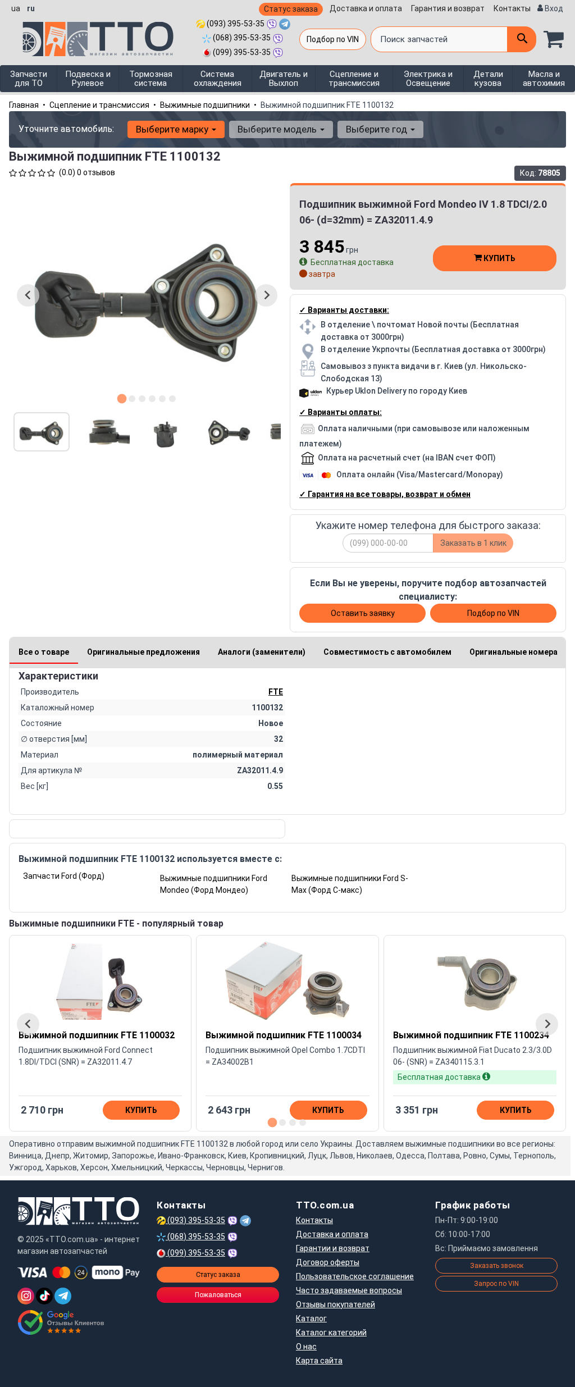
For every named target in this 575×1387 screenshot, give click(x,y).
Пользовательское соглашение (355, 1276)
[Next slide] (266, 295)
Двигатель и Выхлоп (283, 78)
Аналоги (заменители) (261, 651)
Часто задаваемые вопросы (349, 1290)
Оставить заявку (363, 613)
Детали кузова (488, 78)
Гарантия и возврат (448, 8)
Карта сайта (319, 1360)
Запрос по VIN (496, 1284)
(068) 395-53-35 (241, 37)
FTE (275, 691)
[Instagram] (25, 1296)
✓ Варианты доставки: (344, 309)
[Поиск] (521, 39)
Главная (24, 105)
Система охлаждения (217, 78)
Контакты (512, 8)
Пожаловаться (218, 1295)
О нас (306, 1346)
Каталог (311, 1318)
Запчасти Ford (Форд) (63, 876)
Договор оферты (327, 1262)
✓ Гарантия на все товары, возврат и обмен (385, 494)
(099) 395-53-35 (241, 52)
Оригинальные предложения (143, 651)
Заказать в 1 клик (473, 543)
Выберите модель (278, 129)
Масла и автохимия (544, 78)
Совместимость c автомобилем (387, 651)
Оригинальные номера (513, 651)
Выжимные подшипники (205, 105)
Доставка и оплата (366, 8)
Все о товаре (44, 651)
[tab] (122, 398)
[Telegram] (62, 1296)
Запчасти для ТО (28, 78)
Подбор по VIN (333, 39)
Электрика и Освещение (428, 78)
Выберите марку (173, 129)
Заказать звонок (496, 1266)
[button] (41, 431)
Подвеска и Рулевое (88, 78)
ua (15, 8)
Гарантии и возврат (332, 1248)
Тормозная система (150, 78)
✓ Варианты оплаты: (340, 412)
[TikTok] (44, 1296)
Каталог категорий (331, 1332)
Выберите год (377, 129)
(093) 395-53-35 (234, 23)
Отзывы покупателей (335, 1304)
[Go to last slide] (28, 295)
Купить (498, 258)
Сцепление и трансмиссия (354, 78)
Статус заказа (291, 8)
